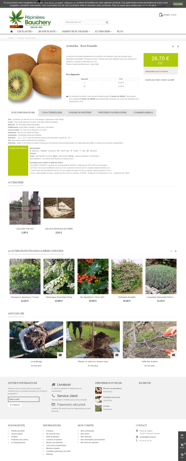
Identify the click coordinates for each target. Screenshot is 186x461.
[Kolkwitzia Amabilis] (127, 276)
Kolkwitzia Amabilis (127, 297)
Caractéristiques (52, 112)
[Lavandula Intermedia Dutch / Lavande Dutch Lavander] (161, 276)
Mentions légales (53, 448)
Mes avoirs (85, 434)
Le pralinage (36, 361)
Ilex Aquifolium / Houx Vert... (93, 297)
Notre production (52, 437)
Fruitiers (14, 437)
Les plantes (24, 31)
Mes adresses (86, 437)
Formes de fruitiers (80, 112)
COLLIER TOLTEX (25, 229)
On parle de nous (53, 434)
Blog (120, 31)
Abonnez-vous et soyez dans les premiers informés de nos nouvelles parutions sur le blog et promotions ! (27, 391)
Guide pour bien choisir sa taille (159, 80)
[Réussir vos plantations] (98, 390)
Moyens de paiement (54, 443)
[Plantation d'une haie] (98, 399)
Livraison (64, 384)
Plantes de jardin (18, 431)
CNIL (159, 5)
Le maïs (106, 406)
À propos (49, 431)
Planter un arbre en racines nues (93, 361)
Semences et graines (75, 31)
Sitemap (49, 454)
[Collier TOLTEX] (25, 208)
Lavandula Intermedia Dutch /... (161, 297)
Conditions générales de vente (58, 451)
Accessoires (102, 31)
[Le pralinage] (36, 340)
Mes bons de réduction (90, 443)
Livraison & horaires (54, 440)
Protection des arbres (19, 440)
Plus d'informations (23, 112)
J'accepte (178, 4)
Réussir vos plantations (112, 388)
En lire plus (36, 365)
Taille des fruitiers (150, 361)
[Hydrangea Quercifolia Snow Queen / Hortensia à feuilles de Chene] (59, 276)
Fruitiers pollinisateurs (112, 112)
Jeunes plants (47, 31)
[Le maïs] (98, 408)
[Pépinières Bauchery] (30, 19)
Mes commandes (87, 431)
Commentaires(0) (143, 112)
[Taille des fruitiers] (150, 340)
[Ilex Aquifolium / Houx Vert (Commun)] (93, 276)
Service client (67, 396)
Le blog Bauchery (18, 443)
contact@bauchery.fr (148, 437)
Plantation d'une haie (111, 397)
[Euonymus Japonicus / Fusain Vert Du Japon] (25, 276)
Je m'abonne (15, 405)
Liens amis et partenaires (56, 445)
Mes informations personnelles (93, 440)
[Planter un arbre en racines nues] (93, 340)
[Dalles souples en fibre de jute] (59, 208)
